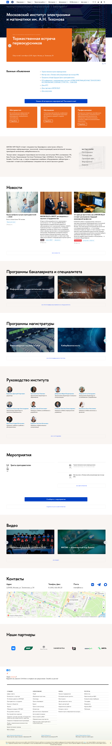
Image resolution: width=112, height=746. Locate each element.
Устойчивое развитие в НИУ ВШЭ (15, 699)
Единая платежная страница (14, 727)
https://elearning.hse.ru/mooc (83, 735)
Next (102, 45)
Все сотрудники (56, 436)
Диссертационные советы (65, 701)
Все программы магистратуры (56, 358)
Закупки (9, 706)
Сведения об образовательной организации (18, 720)
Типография (87, 701)
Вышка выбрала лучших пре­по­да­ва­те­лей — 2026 (21, 216)
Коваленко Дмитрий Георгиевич (15, 393)
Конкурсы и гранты (63, 709)
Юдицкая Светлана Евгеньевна (39, 423)
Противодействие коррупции (14, 714)
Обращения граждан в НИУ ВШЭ (15, 709)
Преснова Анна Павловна (38, 393)
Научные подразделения (65, 694)
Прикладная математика (73, 292)
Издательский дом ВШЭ (90, 696)
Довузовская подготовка (39, 696)
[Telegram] (9, 670)
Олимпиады (35, 699)
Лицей (34, 694)
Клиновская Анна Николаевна (87, 408)
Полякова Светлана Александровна (65, 408)
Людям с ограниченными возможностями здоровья (17, 723)
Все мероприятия (81, 485)
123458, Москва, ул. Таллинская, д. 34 (20, 587)
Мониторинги (62, 699)
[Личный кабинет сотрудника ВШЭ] (101, 2)
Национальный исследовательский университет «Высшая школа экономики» (28, 6)
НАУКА (61, 691)
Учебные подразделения (60, 6)
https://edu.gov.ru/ (46, 735)
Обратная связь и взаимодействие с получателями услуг (42, 722)
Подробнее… (14, 121)
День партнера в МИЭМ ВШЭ (51, 88)
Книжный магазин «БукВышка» (91, 699)
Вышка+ (34, 704)
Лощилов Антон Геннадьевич (87, 393)
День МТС (45, 85)
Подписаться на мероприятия (56, 506)
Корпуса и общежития (12, 704)
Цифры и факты (11, 694)
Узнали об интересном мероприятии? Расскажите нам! (56, 101)
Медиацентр (87, 704)
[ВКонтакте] (7, 670)
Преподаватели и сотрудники (14, 701)
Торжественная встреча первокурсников (54, 72)
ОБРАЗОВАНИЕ (37, 691)
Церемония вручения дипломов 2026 (28, 547)
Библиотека (87, 694)
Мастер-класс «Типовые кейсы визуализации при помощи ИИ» (60, 75)
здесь (85, 742)
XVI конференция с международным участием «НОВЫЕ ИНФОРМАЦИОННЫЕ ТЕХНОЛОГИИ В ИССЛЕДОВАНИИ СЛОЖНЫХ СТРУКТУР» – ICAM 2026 (71, 81)
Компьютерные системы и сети (25, 345)
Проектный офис (88, 158)
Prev (9, 45)
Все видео (56, 560)
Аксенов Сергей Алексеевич (39, 408)
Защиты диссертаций (64, 704)
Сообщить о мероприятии (56, 499)
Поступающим (87, 152)
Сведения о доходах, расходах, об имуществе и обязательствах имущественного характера (19, 717)
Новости (85, 165)
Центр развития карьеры (39, 714)
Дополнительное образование (40, 711)
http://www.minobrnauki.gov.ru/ (14, 735)
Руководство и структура (13, 696)
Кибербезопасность (70, 345)
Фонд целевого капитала (13, 711)
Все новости (56, 253)
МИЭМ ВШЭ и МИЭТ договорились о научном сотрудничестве (54, 217)
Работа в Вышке (11, 729)
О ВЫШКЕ (10, 691)
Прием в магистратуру (38, 706)
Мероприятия (87, 162)
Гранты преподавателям (21, 465)
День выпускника (47, 91)
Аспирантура (36, 709)
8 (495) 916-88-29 (55, 587)
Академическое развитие (65, 706)
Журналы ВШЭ (88, 706)
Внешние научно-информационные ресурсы (69, 711)
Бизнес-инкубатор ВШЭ (38, 716)
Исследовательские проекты (66, 696)
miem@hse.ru (78, 587)
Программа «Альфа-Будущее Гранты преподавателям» (58, 77)
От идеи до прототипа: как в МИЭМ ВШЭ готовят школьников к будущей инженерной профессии (89, 217)
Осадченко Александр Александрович (17, 408)
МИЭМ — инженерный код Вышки (77, 547)
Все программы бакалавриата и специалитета (56, 304)
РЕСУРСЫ (87, 691)
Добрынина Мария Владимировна (64, 393)
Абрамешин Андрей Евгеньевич (15, 423)
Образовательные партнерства (40, 719)
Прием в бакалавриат (38, 701)
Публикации (87, 709)
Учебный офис (87, 155)
